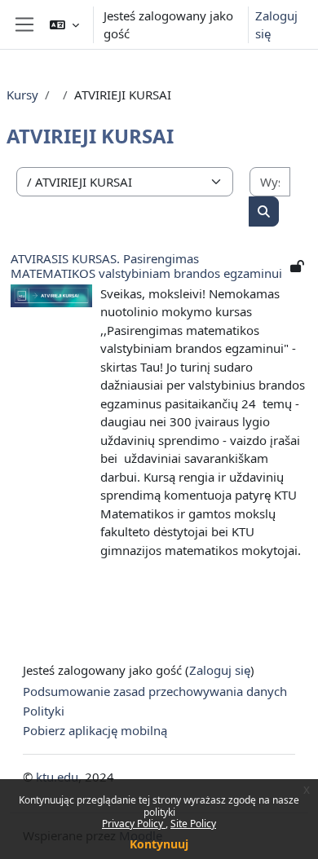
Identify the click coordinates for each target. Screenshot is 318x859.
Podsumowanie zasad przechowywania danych (155, 691)
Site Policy (193, 823)
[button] (64, 24)
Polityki (43, 711)
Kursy (22, 94)
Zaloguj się (276, 24)
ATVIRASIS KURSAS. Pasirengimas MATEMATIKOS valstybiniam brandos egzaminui (146, 265)
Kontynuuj (159, 844)
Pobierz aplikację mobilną (95, 730)
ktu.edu (57, 777)
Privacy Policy (134, 823)
